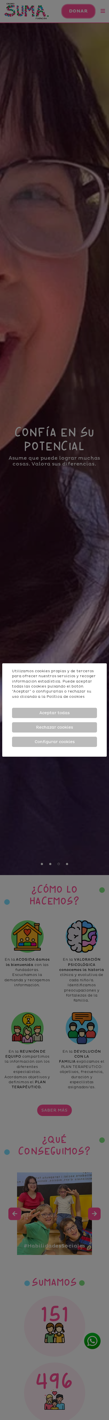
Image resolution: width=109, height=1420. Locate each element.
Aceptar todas (54, 713)
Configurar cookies (55, 741)
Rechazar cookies (54, 727)
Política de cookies (66, 697)
